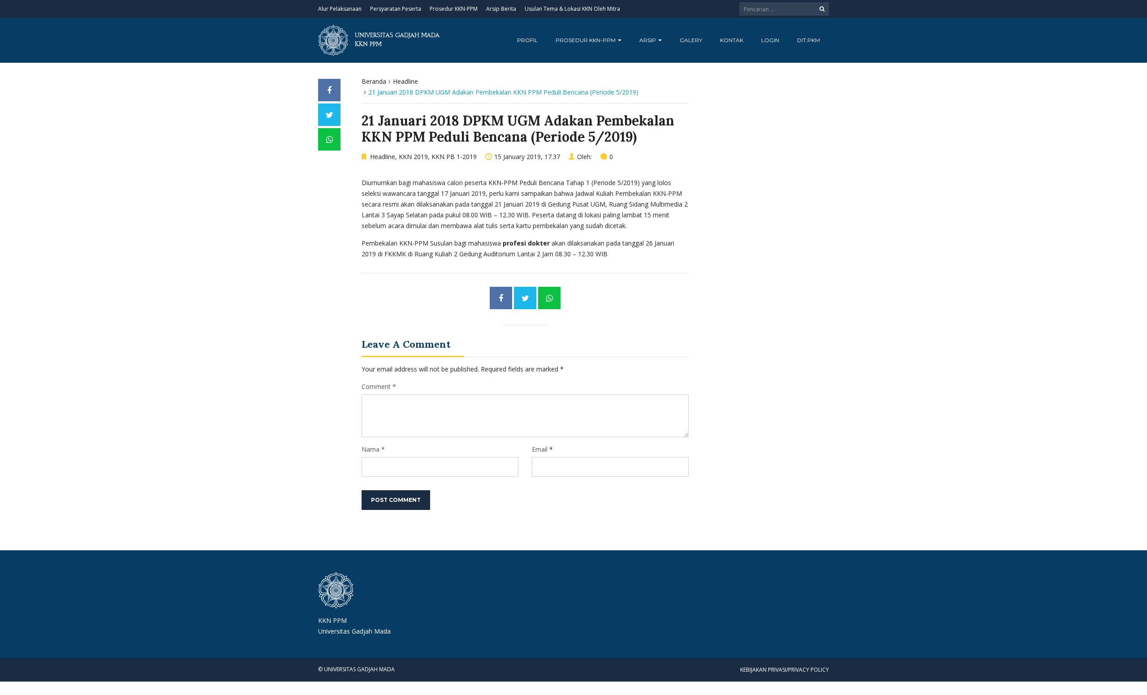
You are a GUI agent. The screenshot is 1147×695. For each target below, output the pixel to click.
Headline (405, 81)
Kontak (731, 40)
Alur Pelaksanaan (340, 9)
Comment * (379, 386)
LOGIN (770, 40)
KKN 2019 (413, 156)
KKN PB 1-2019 (454, 156)
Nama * (373, 449)
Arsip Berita (501, 9)
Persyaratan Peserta (395, 9)
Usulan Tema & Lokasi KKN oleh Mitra (572, 9)
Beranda (374, 81)
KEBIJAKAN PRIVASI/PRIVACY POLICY (784, 669)
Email (540, 449)
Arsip (648, 40)
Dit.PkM (808, 40)
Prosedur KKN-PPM (454, 9)
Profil (527, 40)
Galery (691, 40)
